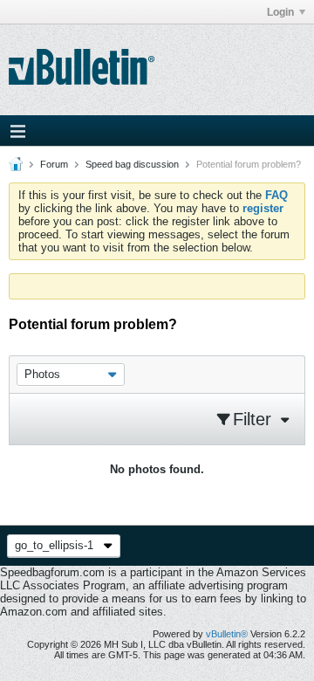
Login (280, 12)
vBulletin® (227, 634)
